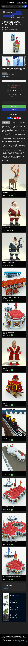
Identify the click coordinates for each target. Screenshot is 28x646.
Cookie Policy (13, 643)
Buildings (21, 72)
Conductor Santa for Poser (8, 262)
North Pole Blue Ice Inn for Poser (10, 541)
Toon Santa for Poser (7, 227)
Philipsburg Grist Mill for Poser (16, 600)
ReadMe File (6, 588)
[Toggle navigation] (2, 2)
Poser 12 (12, 71)
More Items (14, 122)
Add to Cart (14, 106)
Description (5, 122)
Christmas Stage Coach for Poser (10, 402)
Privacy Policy (22, 643)
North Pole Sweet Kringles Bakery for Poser (12, 576)
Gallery (19, 13)
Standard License (12, 74)
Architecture (15, 72)
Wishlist (12, 15)
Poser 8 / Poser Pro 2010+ (12, 68)
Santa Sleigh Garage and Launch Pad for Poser (13, 297)
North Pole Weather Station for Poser (10, 332)
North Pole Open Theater (15, 593)
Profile (19, 12)
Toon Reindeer (6, 192)
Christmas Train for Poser (8, 437)
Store (14, 13)
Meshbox (5, 27)
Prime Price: (11, 94)
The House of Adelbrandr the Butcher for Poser (16, 615)
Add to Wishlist (14, 109)
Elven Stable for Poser (15, 607)
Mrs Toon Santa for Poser (8, 367)
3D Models (10, 72)
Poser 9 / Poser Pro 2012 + (17, 69)
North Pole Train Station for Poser (10, 471)
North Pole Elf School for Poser (9, 506)
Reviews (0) (22, 122)
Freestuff (6, 15)
